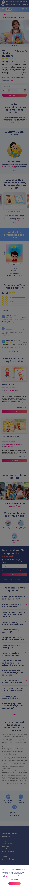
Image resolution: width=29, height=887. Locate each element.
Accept (14, 883)
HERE (3, 873)
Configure (14, 879)
